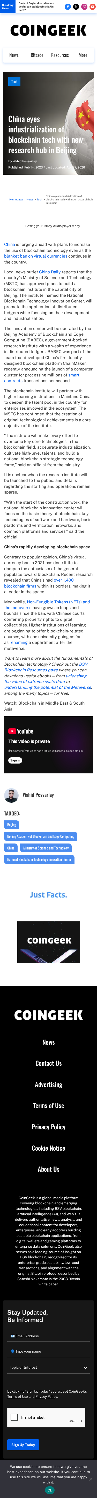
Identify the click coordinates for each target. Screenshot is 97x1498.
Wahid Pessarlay (25, 161)
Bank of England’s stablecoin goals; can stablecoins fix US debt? (36, 6)
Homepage (16, 199)
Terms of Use (48, 1105)
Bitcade (37, 54)
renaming (19, 642)
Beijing (11, 824)
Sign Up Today (23, 1444)
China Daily (50, 271)
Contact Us (48, 1063)
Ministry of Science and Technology (46, 848)
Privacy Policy (48, 1126)
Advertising (48, 1084)
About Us (48, 1169)
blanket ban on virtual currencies (35, 256)
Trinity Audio (52, 226)
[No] (90, 1479)
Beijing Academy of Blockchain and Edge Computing (40, 836)
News (14, 54)
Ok (50, 1490)
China (9, 244)
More (83, 54)
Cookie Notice (48, 1148)
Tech (14, 81)
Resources (60, 54)
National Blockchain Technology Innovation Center (39, 859)
